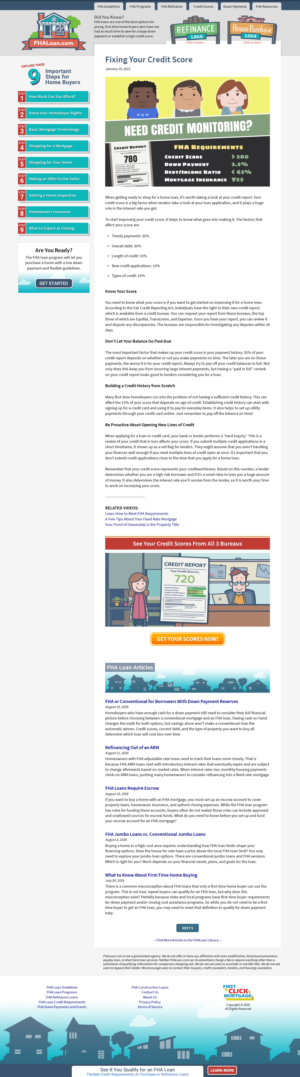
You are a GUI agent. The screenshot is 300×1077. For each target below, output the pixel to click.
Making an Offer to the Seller (54, 178)
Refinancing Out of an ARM (132, 747)
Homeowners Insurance (50, 211)
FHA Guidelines (109, 6)
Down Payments (235, 6)
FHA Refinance (172, 6)
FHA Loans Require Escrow (132, 788)
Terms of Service (150, 1006)
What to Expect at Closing (51, 228)
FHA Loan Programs (62, 992)
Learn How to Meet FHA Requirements (136, 513)
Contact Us (150, 992)
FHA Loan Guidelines (62, 987)
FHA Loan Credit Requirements (62, 1002)
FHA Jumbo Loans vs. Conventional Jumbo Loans (155, 834)
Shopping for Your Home (50, 162)
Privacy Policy (150, 1002)
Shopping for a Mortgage (51, 145)
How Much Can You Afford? (52, 96)
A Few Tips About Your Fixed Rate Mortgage (141, 518)
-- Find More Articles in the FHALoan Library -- (188, 940)
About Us (150, 997)
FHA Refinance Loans (62, 997)
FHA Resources (267, 6)
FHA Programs (140, 6)
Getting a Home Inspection (52, 195)
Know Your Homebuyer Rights (55, 112)
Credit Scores (203, 6)
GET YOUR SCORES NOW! (187, 638)
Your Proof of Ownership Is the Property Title (142, 524)
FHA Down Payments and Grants (62, 1006)
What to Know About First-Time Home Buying (151, 875)
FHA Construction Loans (150, 987)
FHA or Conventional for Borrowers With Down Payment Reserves (171, 701)
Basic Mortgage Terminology (54, 129)
